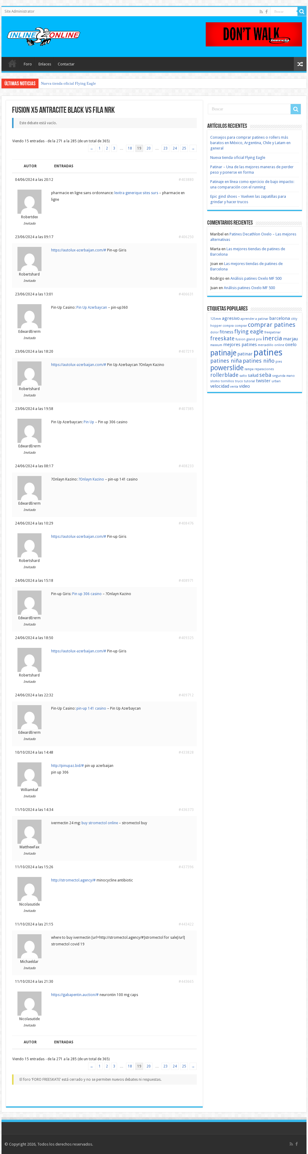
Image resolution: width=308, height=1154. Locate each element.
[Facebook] (266, 11)
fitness (226, 332)
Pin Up (89, 422)
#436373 (186, 810)
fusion (240, 339)
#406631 (186, 294)
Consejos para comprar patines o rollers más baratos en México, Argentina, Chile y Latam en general (250, 142)
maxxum (216, 345)
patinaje (223, 352)
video (244, 386)
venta (234, 387)
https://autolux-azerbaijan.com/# (78, 250)
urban (276, 381)
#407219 (186, 351)
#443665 (186, 981)
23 (165, 148)
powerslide (227, 368)
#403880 (186, 180)
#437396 (186, 867)
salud (253, 375)
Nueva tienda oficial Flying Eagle (68, 83)
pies (279, 362)
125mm (215, 319)
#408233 (186, 466)
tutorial (249, 381)
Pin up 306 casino (87, 594)
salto (243, 376)
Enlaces (44, 64)
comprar (241, 326)
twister (263, 380)
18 (130, 148)
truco (239, 381)
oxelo (291, 344)
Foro (28, 64)
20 (148, 148)
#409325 (186, 638)
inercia (272, 338)
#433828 (186, 752)
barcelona (279, 318)
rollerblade (224, 375)
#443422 (186, 924)
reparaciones (264, 369)
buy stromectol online (100, 823)
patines (268, 352)
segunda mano (283, 376)
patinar (245, 354)
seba (265, 375)
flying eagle (248, 331)
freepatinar (272, 332)
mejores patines (240, 344)
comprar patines (271, 324)
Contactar (66, 64)
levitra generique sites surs (136, 193)
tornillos (227, 381)
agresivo (231, 318)
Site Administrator (20, 11)
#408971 (186, 581)
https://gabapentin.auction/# (75, 995)
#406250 (186, 237)
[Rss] (261, 11)
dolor (214, 332)
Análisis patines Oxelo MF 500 (256, 278)
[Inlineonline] (43, 35)
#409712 (186, 695)
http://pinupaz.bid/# (67, 766)
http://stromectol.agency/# (73, 880)
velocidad (219, 386)
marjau (290, 339)
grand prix (254, 339)
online (279, 345)
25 (184, 148)
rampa (249, 369)
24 (175, 148)
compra (228, 326)
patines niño (259, 361)
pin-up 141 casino (91, 708)
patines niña (226, 361)
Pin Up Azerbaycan (91, 307)
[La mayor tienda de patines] (254, 34)
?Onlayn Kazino (91, 479)
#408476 (186, 523)
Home (12, 63)
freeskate (222, 338)
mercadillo (265, 345)
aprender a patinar (254, 319)
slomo (215, 381)
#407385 (186, 409)
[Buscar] (301, 11)
